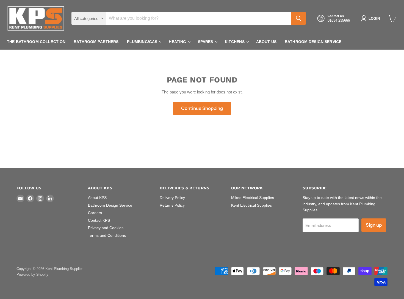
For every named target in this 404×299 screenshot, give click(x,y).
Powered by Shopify (32, 274)
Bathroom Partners (96, 41)
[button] (371, 18)
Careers (95, 212)
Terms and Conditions (107, 235)
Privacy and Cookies (105, 228)
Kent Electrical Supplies (251, 205)
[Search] (298, 18)
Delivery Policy (172, 197)
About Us (266, 41)
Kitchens (235, 41)
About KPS (97, 197)
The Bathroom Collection (36, 41)
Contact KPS (99, 220)
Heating (178, 41)
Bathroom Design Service (313, 41)
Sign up (374, 225)
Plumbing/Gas (143, 41)
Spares (206, 41)
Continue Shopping (202, 108)
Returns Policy (172, 205)
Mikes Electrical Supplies (252, 197)
